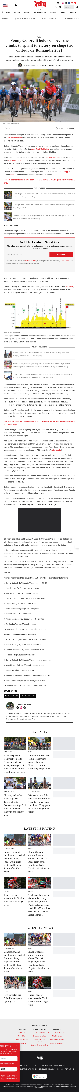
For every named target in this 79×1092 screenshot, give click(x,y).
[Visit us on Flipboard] (75, 3)
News (8, 12)
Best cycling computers (39, 1045)
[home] (3, 12)
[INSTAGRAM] (21, 707)
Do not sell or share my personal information (54, 1069)
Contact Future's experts (27, 1065)
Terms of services (30, 260)
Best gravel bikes (39, 1036)
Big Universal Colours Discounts (24, 18)
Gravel (63, 12)
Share (8, 128)
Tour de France (22, 1032)
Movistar (69, 286)
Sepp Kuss (68, 172)
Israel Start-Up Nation (40, 149)
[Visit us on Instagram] (63, 3)
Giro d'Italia (22, 1036)
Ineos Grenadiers (15, 160)
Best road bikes (39, 1032)
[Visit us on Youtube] (72, 3)
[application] (39, 520)
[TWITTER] (18, 707)
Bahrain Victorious (11, 696)
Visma (13, 175)
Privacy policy (65, 1065)
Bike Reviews (57, 1036)
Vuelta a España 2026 (49, 18)
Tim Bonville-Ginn (31, 65)
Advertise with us (26, 1069)
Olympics (22, 1043)
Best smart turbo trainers (39, 1040)
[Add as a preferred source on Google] (39, 1076)
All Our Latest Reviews (56, 1032)
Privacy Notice (65, 260)
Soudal (58, 450)
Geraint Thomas (52, 157)
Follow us (60, 128)
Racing (17, 12)
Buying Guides (40, 12)
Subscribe (68, 7)
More (72, 12)
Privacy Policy (10, 1076)
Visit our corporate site (66, 1085)
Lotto (53, 450)
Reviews (27, 12)
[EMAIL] (25, 707)
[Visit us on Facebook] (69, 3)
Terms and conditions (49, 1065)
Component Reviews (56, 1039)
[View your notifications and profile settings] (16, 5)
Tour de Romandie (14, 138)
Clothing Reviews (56, 1043)
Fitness (53, 12)
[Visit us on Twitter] (66, 3)
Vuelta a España (22, 1039)
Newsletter (71, 128)
